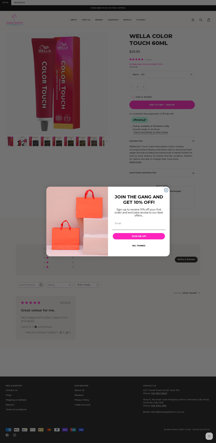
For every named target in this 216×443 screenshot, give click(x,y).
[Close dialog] (166, 190)
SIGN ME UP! (139, 236)
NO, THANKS (138, 245)
